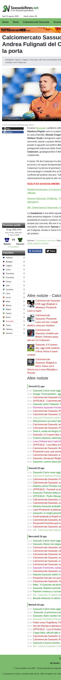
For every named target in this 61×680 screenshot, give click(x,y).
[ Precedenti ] (13, 247)
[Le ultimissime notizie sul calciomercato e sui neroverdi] (20, 8)
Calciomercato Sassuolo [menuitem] (36, 22)
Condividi (36, 251)
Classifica (8, 253)
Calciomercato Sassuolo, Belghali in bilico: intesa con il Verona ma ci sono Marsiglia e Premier (42, 366)
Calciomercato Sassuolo (45, 241)
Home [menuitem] (5, 22)
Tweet (52, 251)
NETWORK (54, 663)
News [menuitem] (16, 22)
